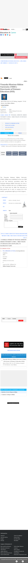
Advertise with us (4, 537)
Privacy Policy (17, 537)
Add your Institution (21, 57)
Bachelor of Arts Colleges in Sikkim (9, 392)
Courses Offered (4, 115)
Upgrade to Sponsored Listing (12, 123)
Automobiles (16, 552)
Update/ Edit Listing (9, 125)
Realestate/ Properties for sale (20, 554)
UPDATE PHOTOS (4, 144)
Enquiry (2, 538)
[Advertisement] (14, 14)
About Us (2, 535)
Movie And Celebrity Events (6, 552)
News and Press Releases (6, 546)
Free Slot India (17, 538)
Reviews (4, 107)
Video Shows (3, 549)
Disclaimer (16, 540)
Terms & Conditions (18, 535)
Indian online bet (4, 551)
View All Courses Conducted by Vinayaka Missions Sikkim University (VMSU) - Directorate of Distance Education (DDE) (14, 235)
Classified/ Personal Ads (19, 551)
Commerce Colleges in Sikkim (8, 394)
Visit (10, 210)
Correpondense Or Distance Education (9, 61)
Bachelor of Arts (13, 63)
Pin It (10, 78)
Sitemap (2, 540)
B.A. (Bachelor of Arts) (5, 248)
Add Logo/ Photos (9, 127)
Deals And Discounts (5, 554)
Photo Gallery (17, 549)
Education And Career (5, 548)
